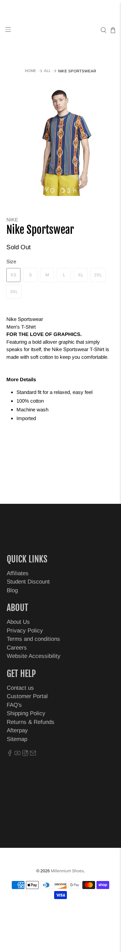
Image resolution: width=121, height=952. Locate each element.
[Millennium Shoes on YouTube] (17, 754)
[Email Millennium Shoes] (33, 754)
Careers (17, 647)
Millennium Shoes (67, 871)
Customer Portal (27, 696)
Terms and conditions (33, 639)
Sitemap (17, 739)
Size (11, 261)
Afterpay (17, 730)
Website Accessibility (34, 656)
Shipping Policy (26, 713)
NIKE (12, 219)
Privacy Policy (25, 630)
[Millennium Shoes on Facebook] (10, 754)
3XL (14, 291)
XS (13, 274)
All (47, 71)
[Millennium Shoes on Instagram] (25, 754)
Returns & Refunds (30, 722)
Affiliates (18, 573)
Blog (12, 590)
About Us (18, 622)
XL (80, 274)
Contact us (20, 688)
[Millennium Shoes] (60, 30)
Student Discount (28, 582)
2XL (98, 274)
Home (30, 71)
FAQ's (14, 705)
